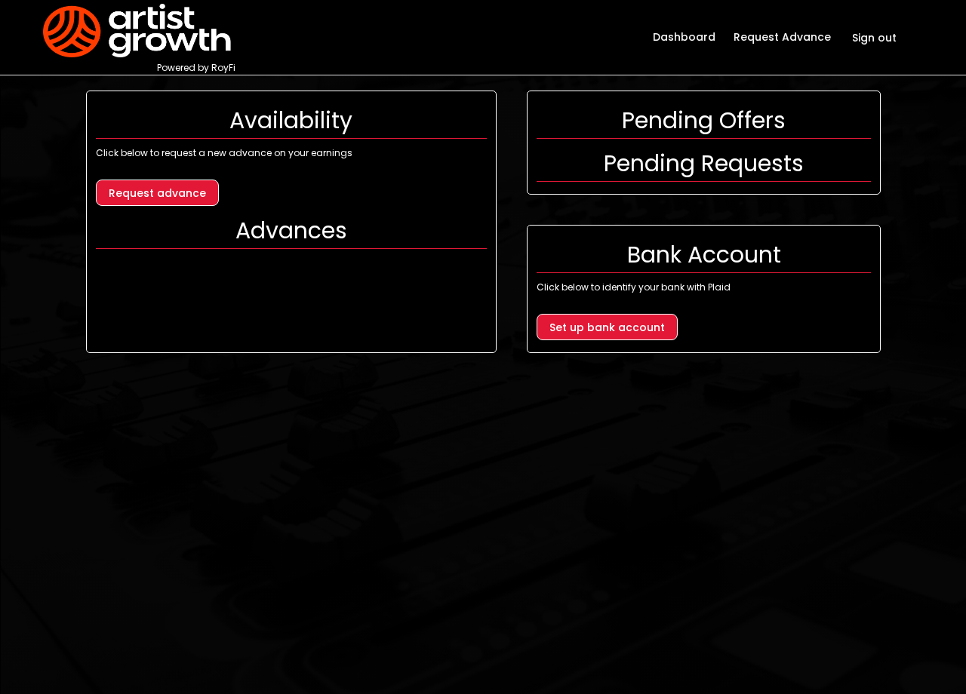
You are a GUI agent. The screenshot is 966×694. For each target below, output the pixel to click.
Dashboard (684, 37)
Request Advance (782, 37)
